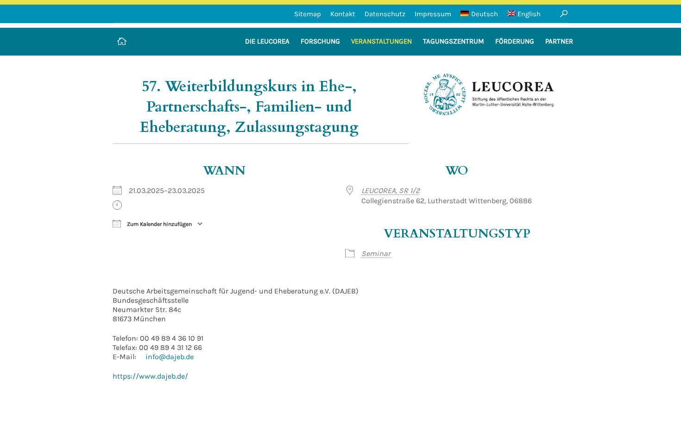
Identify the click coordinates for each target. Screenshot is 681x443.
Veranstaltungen (381, 41)
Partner (559, 41)
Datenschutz (385, 14)
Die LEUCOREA (267, 41)
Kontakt (342, 14)
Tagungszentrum (453, 41)
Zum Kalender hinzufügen (159, 224)
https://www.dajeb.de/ (150, 376)
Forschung (320, 41)
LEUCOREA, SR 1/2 (390, 190)
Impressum (433, 14)
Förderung (514, 41)
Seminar (376, 253)
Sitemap (307, 14)
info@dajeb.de (169, 356)
